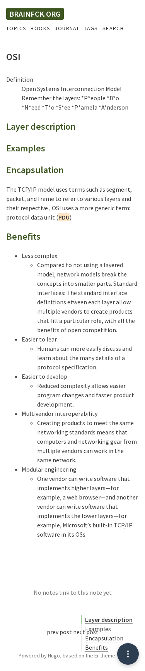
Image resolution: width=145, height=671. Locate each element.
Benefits (96, 647)
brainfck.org (35, 14)
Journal (67, 28)
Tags (91, 28)
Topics (16, 28)
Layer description (109, 619)
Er (96, 655)
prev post (59, 632)
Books (40, 28)
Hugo (54, 655)
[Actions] (128, 654)
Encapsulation (104, 638)
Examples (98, 629)
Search (113, 28)
